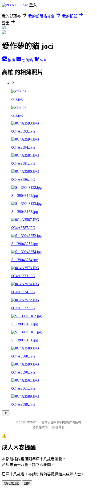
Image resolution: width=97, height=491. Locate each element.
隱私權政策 (40, 427)
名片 (43, 60)
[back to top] (5, 413)
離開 (27, 483)
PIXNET (31, 422)
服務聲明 (58, 427)
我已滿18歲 (11, 483)
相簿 (12, 60)
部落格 (28, 60)
